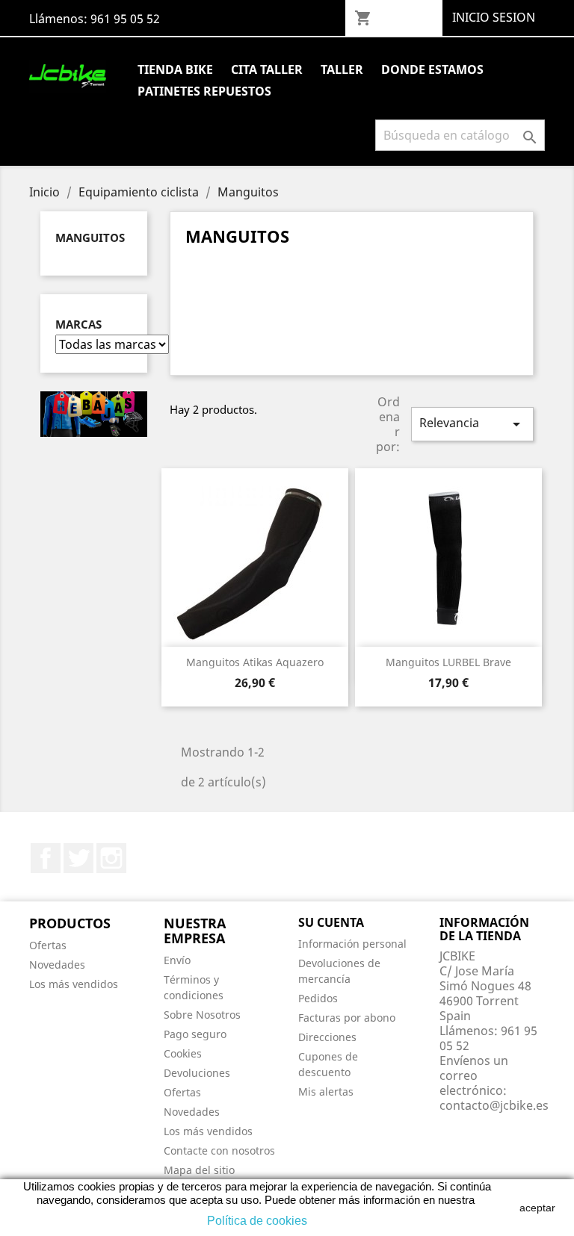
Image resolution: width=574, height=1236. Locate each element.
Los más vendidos (73, 984)
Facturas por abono (346, 1017)
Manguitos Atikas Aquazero (255, 662)
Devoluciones (197, 1073)
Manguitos (90, 237)
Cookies (183, 1053)
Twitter (78, 858)
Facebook (46, 858)
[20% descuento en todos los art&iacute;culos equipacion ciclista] (93, 413)
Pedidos (318, 998)
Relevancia (472, 423)
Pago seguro (195, 1034)
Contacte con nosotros (219, 1150)
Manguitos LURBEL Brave (448, 662)
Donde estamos (432, 69)
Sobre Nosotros (202, 1014)
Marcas (78, 324)
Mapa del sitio (199, 1170)
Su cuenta (331, 922)
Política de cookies (257, 1220)
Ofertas (48, 945)
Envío (177, 960)
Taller (342, 69)
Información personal (352, 944)
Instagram (111, 858)
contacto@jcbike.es (494, 1105)
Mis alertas (326, 1091)
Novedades (57, 964)
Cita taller (267, 69)
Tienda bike (175, 69)
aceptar (537, 1208)
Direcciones (327, 1037)
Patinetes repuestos (204, 91)
